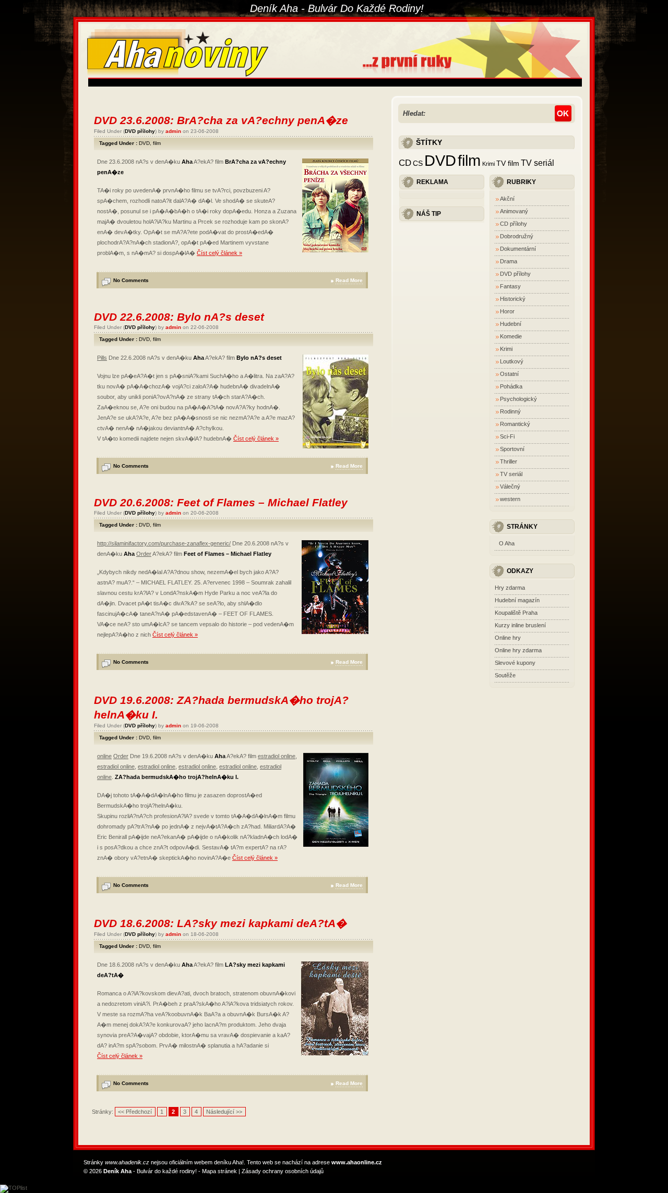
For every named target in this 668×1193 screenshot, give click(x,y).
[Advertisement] (278, 83)
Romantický (515, 424)
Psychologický (518, 399)
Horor (507, 311)
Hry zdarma (510, 588)
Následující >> (224, 1112)
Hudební (510, 324)
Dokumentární (518, 249)
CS (418, 163)
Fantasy (510, 286)
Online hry (508, 638)
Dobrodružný (516, 236)
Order (143, 554)
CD (405, 162)
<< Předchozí (135, 1112)
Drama (508, 261)
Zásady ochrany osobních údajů (283, 1171)
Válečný (510, 486)
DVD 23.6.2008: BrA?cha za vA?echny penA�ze (221, 120)
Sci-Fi (507, 436)
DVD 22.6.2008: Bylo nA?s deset (179, 317)
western (510, 499)
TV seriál (537, 162)
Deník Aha (117, 1171)
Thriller (508, 461)
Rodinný (510, 411)
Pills (102, 358)
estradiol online (276, 756)
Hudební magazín (517, 600)
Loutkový (511, 361)
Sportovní (512, 449)
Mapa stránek (219, 1171)
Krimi (488, 164)
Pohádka (511, 386)
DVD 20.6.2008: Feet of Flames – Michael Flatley (221, 502)
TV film (507, 163)
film (157, 143)
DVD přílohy (140, 131)
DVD (144, 143)
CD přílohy (513, 224)
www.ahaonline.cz (356, 1162)
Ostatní (509, 374)
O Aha (507, 543)
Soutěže (505, 675)
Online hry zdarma (518, 650)
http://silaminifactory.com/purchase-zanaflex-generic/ (164, 543)
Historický (513, 299)
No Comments (131, 280)
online (104, 756)
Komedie (511, 336)
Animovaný (514, 211)
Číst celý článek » (219, 253)
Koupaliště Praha (516, 613)
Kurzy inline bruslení (520, 625)
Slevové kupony (515, 663)
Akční (507, 199)
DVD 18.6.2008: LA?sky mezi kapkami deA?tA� (220, 923)
